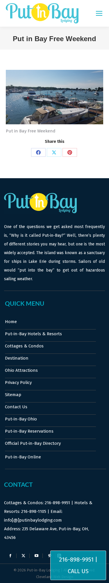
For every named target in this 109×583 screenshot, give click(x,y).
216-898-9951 (57, 502)
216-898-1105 (33, 511)
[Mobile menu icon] (99, 13)
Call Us (78, 571)
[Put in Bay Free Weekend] (54, 97)
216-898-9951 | (78, 559)
